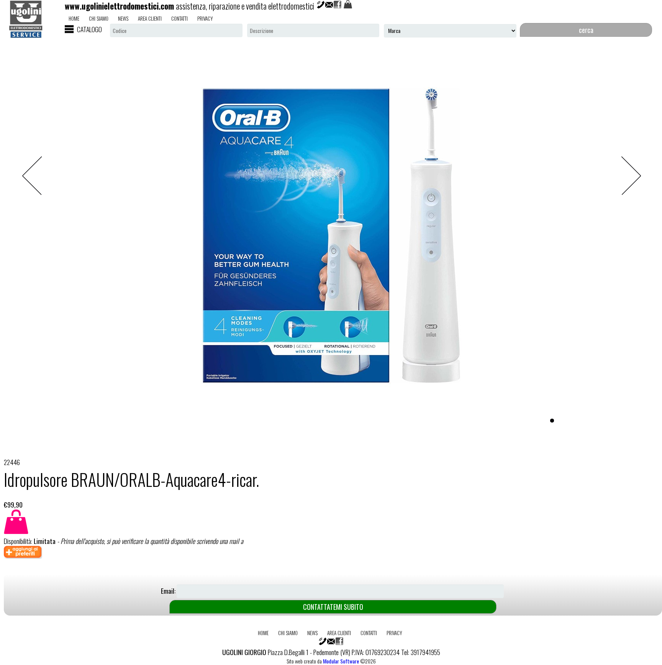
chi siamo (98, 18)
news (123, 18)
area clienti (150, 18)
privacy (205, 18)
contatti (179, 18)
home (74, 18)
